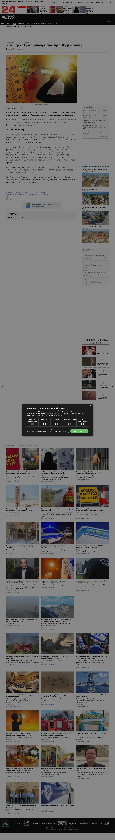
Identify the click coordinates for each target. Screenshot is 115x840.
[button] (36, 431)
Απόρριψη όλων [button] (60, 431)
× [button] (90, 405)
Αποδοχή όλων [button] (79, 431)
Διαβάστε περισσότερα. (56, 415)
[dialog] (57, 420)
